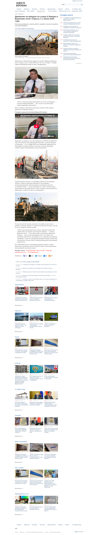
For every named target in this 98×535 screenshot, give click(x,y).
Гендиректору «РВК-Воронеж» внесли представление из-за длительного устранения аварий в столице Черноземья (50, 484)
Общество (26, 9)
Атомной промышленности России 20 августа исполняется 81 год (36, 508)
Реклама (22, 532)
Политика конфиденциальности (35, 532)
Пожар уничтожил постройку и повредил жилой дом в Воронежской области (72, 50)
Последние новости (66, 15)
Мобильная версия (78, 0)
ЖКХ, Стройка (30, 11)
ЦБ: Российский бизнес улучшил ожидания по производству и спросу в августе (50, 508)
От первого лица (76, 9)
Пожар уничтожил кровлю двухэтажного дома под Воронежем (72, 54)
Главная (19, 9)
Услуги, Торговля (52, 11)
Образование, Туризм (77, 11)
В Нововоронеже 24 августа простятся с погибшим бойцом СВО (72, 40)
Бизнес (67, 9)
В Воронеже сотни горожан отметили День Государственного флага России (36, 325)
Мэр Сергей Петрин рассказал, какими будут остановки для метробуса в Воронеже (22, 404)
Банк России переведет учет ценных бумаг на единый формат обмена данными (50, 456)
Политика (34, 9)
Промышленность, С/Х (64, 11)
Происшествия (51, 9)
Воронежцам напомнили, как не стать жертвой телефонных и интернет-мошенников (71, 31)
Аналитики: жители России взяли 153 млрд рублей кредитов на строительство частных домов (51, 351)
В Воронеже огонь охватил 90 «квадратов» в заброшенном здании (50, 299)
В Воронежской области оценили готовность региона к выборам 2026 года (36, 430)
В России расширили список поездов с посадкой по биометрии (51, 377)
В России (42, 9)
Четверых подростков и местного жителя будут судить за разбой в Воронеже (71, 36)
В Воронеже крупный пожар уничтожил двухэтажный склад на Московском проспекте (71, 58)
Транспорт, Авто (41, 11)
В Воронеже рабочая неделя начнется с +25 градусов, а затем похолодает (20, 325)
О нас (16, 532)
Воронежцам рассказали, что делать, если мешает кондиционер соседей (21, 351)
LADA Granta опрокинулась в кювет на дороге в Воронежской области (36, 299)
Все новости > (79, 63)
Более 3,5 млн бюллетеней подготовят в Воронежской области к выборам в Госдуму (51, 430)
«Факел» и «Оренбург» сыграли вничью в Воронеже (50, 325)
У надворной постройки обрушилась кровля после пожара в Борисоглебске (21, 299)
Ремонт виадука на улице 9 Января (26, 28)
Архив (47, 532)
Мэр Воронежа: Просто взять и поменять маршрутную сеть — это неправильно (33, 251)
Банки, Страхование (20, 11)
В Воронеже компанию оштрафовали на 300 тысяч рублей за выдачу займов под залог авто (36, 351)
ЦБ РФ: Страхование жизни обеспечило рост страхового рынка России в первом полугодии (36, 456)
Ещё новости (18, 305)
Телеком (60, 9)
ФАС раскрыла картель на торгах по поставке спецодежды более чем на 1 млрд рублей (36, 378)
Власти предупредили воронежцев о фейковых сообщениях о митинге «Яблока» (21, 430)
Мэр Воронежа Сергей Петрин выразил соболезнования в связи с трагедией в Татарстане (50, 404)
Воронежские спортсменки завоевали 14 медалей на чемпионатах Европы (36, 403)
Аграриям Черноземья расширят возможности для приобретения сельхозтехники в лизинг (21, 508)
